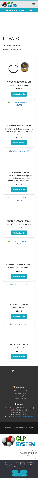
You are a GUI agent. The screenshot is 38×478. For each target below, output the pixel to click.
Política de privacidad (19, 475)
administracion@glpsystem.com (22, 416)
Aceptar (15, 472)
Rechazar (24, 472)
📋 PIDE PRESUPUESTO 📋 (19, 10)
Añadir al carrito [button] (19, 94)
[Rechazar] (35, 469)
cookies (12, 463)
